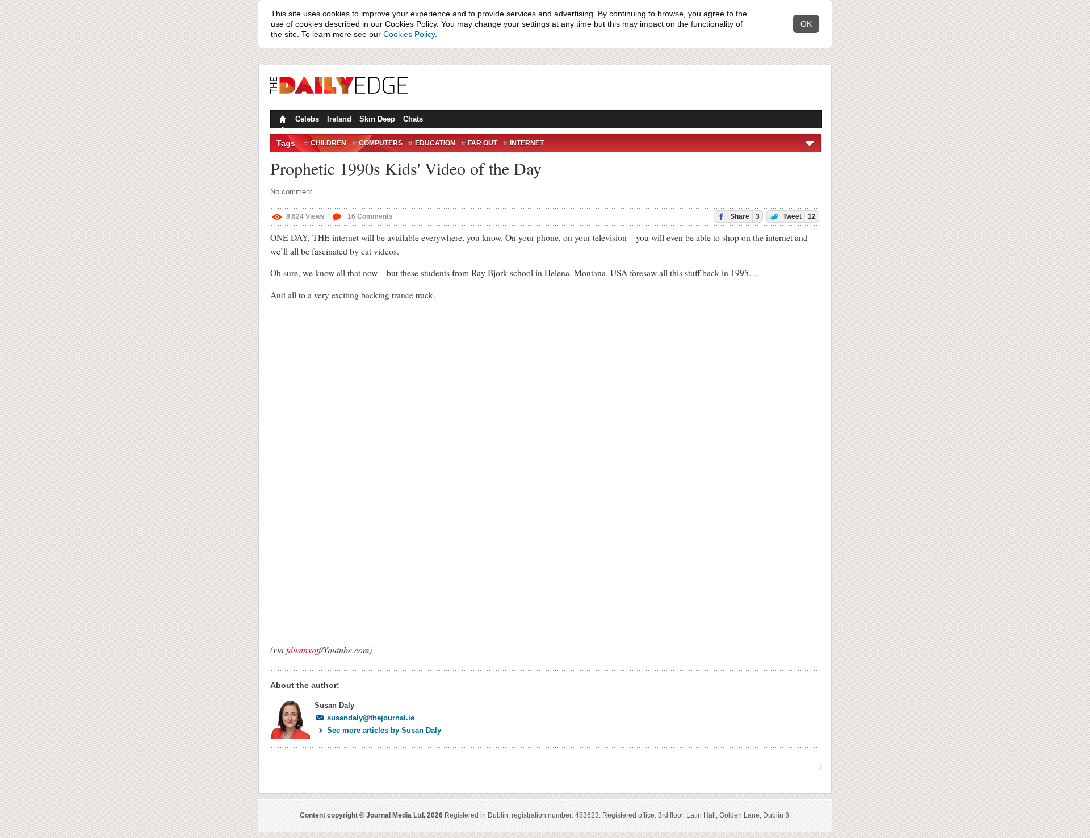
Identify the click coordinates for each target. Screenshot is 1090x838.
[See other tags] (810, 143)
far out (482, 143)
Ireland (339, 119)
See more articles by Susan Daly (384, 730)
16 (369, 216)
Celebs (307, 119)
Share (744, 216)
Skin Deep (377, 119)
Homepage (281, 120)
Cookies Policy (409, 34)
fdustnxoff (303, 650)
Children (328, 143)
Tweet (798, 216)
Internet (527, 143)
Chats (413, 119)
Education (435, 143)
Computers (381, 143)
